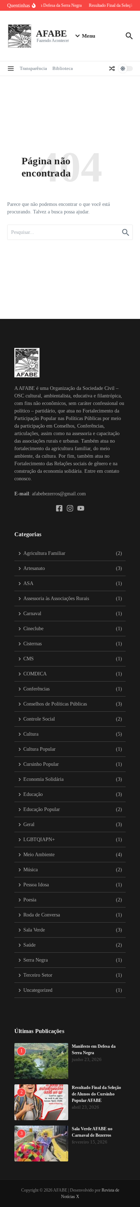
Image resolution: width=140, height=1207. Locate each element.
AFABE (51, 33)
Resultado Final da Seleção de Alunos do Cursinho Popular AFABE (96, 1094)
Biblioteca (62, 68)
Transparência (33, 68)
